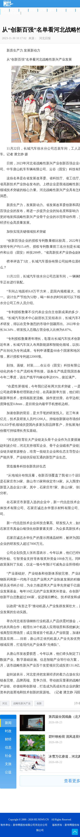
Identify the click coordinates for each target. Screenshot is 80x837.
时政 (33, 10)
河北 (4, 703)
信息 (8, 747)
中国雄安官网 (10, 13)
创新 (39, 703)
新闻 (23, 10)
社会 (61, 10)
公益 (8, 772)
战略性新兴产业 (22, 703)
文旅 (8, 764)
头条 (14, 10)
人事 (42, 10)
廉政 (52, 10)
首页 (5, 10)
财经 (71, 10)
